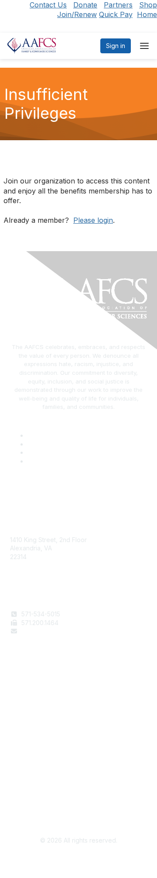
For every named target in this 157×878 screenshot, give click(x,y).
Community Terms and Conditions (58, 797)
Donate (85, 4)
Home (147, 14)
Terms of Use (29, 780)
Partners (118, 4)
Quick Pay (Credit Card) (44, 714)
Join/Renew (77, 14)
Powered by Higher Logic (79, 860)
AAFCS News (29, 697)
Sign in (115, 45)
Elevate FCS (27, 705)
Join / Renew (29, 688)
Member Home (31, 722)
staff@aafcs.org (44, 631)
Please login (93, 220)
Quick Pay (116, 14)
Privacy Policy (30, 789)
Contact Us (48, 4)
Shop (148, 4)
